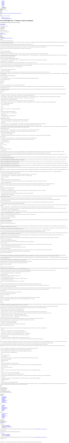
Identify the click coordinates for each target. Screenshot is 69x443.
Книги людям (19, 13)
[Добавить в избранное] (1, 35)
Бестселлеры (8, 13)
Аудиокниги (3, 414)
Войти (1, 9)
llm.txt (3, 410)
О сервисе (3, 1)
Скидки (14, 13)
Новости (3, 4)
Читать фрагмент (3, 27)
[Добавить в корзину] (3, 29)
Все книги (1, 13)
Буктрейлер (3, 398)
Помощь (3, 6)
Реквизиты (3, 409)
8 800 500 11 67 (2, 422)
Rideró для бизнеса (4, 402)
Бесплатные (11, 13)
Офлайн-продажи (4, 396)
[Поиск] (1, 11)
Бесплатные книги (4, 415)
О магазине (3, 405)
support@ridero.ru (7, 425)
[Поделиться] (1, 36)
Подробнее (1, 33)
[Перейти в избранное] (0, 14)
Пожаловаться (2, 37)
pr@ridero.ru (4, 427)
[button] (34, 11)
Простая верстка (4, 397)
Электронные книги (4, 413)
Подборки (16, 13)
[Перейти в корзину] (1, 14)
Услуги (3, 2)
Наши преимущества (5, 408)
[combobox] (34, 10)
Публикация (3, 401)
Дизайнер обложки (4, 400)
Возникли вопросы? (4, 407)
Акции (3, 5)
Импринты (4, 13)
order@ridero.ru (8, 435)
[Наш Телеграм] (2, 440)
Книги (3, 406)
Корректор (3, 399)
